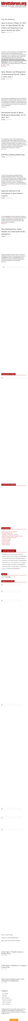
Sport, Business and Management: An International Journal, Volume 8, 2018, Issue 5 (13, 74)
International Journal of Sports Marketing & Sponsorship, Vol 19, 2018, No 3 (13, 114)
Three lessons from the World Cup (8, 560)
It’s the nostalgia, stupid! (7, 558)
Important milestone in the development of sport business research (12, 193)
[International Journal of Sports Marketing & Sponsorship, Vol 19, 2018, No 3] (14, 129)
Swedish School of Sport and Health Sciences (12, 536)
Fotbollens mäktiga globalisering (13, 154)
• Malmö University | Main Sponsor (9, 531)
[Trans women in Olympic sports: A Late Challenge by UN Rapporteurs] (14, 974)
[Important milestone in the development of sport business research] (14, 207)
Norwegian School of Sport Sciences (10, 534)
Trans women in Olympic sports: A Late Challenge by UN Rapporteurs (12, 980)
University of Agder (6, 540)
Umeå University (5, 542)
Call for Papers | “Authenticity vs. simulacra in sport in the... (13, 966)
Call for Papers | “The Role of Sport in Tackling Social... (12, 953)
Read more (3, 66)
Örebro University (6, 544)
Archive (3, 577)
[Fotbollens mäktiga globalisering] (14, 166)
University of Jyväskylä (7, 533)
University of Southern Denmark (9, 537)
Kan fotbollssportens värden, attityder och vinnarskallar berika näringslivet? (13, 231)
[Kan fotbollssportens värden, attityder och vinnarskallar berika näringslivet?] (14, 245)
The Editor (3, 32)
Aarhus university (6, 543)
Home (2, 17)
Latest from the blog (8, 551)
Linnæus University (6, 539)
